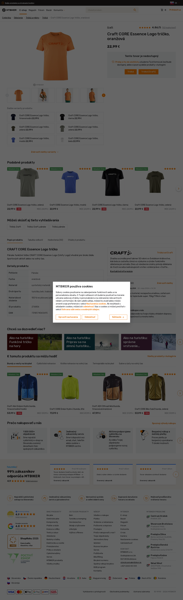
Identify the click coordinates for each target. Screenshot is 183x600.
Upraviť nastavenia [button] (68, 317)
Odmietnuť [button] (90, 317)
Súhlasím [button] (118, 317)
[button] (88, 306)
